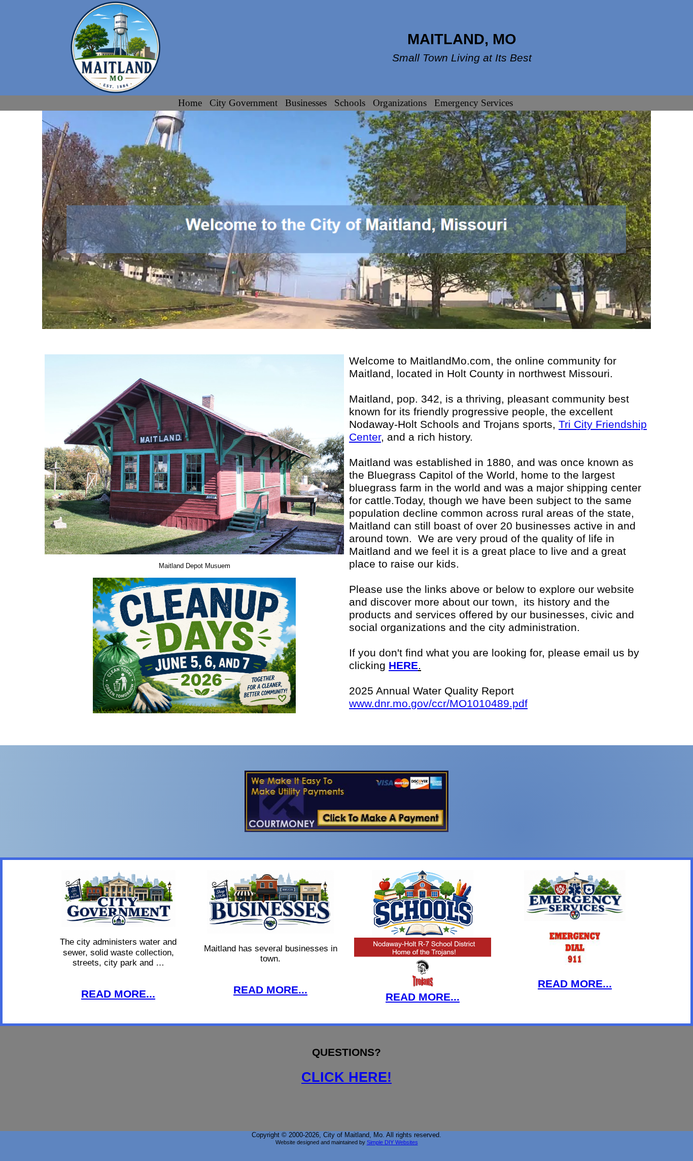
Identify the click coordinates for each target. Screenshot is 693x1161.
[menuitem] (191, 103)
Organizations (400, 102)
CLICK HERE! (346, 1077)
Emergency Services (473, 102)
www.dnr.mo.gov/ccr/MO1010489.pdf (438, 703)
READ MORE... (118, 994)
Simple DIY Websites (392, 1142)
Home (190, 102)
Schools (349, 102)
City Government (244, 102)
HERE (403, 665)
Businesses (306, 102)
